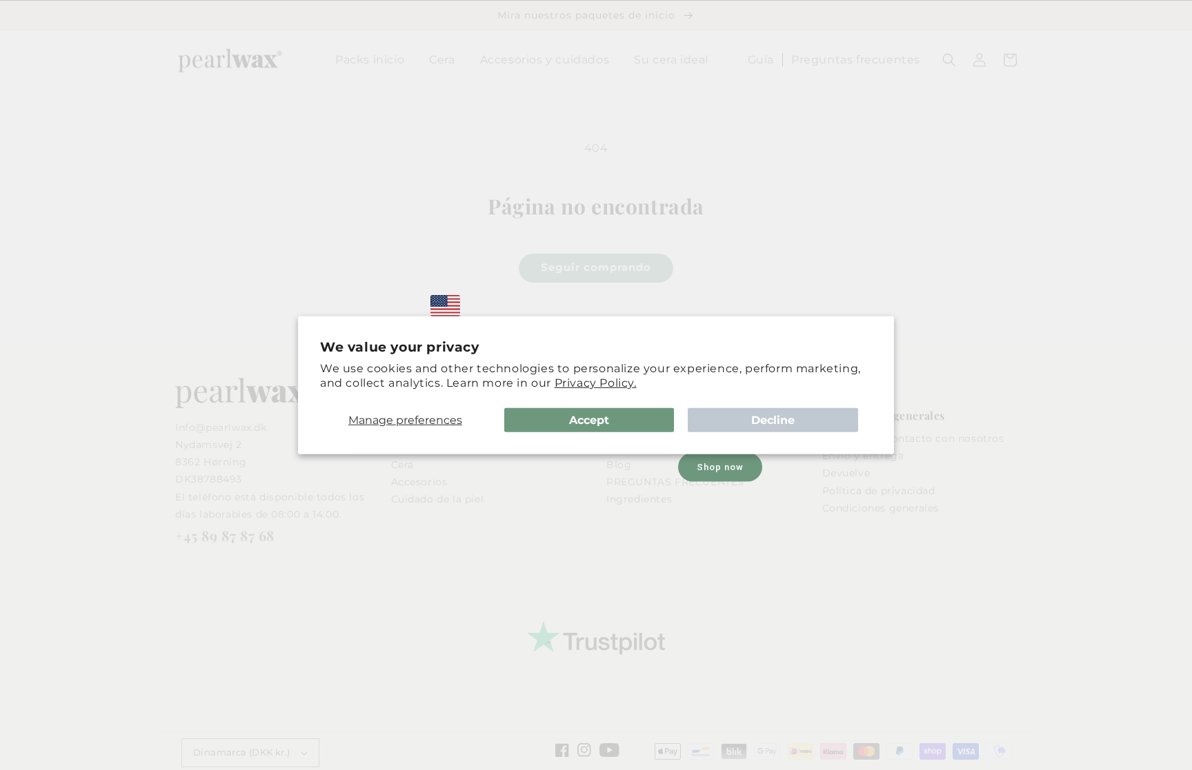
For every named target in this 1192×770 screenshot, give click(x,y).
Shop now (720, 467)
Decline (773, 419)
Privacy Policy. (596, 382)
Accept (589, 419)
